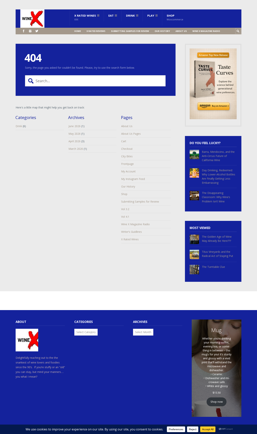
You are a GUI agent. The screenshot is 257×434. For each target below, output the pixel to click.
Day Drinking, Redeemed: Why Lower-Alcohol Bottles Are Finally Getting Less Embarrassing (218, 176)
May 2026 (74, 133)
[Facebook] (23, 31)
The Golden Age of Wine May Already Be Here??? (217, 239)
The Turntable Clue (213, 267)
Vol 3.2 (125, 209)
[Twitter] (36, 31)
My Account (128, 171)
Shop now (217, 401)
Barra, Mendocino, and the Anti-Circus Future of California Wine (218, 156)
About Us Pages (131, 133)
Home (77, 31)
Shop (175, 17)
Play (150, 15)
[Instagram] (30, 31)
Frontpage (127, 164)
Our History (162, 31)
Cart (123, 141)
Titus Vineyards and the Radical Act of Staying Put (217, 254)
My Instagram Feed (133, 179)
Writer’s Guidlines (131, 232)
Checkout (127, 149)
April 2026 (74, 141)
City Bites (127, 156)
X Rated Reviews (96, 31)
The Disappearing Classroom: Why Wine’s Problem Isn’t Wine (216, 197)
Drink (130, 15)
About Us (181, 31)
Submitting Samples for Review (130, 31)
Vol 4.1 (125, 216)
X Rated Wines (85, 17)
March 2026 (75, 149)
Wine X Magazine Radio (206, 31)
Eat (111, 15)
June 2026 (74, 126)
